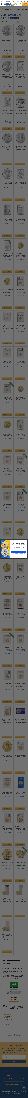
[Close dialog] (26, 541)
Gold (2, 1)
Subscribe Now (18, 551)
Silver (18, 1)
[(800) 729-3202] (18, 4)
